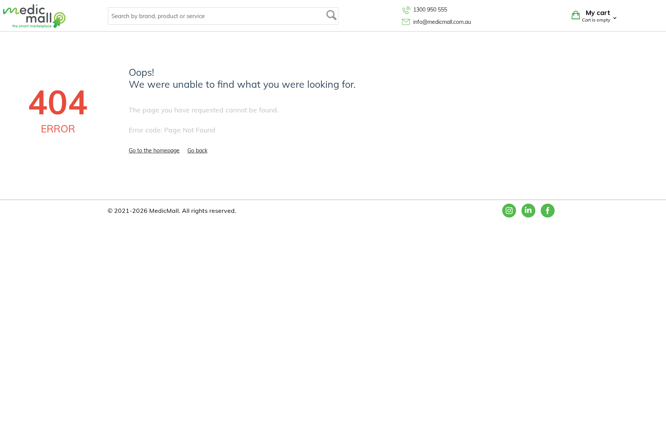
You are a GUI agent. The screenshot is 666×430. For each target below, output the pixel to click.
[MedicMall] (34, 15)
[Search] (331, 16)
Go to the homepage (154, 150)
